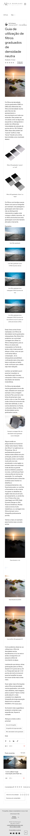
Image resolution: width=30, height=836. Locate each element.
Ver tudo (23, 753)
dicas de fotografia (11, 725)
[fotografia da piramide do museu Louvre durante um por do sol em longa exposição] (15, 762)
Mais (12, 15)
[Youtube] (11, 833)
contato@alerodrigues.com (15, 825)
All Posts (5, 15)
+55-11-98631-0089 (15, 826)
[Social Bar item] (16, 833)
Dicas (6, 735)
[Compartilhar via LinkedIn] (13, 741)
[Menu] (25, 4)
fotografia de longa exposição (14, 728)
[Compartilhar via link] (17, 741)
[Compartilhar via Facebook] (5, 741)
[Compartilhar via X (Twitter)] (9, 741)
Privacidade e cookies (15, 830)
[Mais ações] (24, 24)
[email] (13, 833)
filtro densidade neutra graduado (14, 731)
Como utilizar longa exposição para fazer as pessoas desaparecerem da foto (14, 772)
